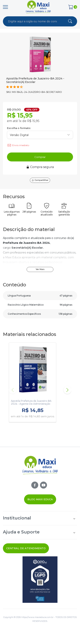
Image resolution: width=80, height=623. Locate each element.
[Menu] (5, 7)
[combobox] (32, 21)
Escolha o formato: (19, 128)
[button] (67, 390)
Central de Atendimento (26, 548)
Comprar (40, 157)
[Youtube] (43, 485)
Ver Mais (40, 269)
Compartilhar (41, 180)
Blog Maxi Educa (40, 499)
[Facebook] (34, 485)
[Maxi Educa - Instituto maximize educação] (40, 468)
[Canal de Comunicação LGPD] (40, 579)
